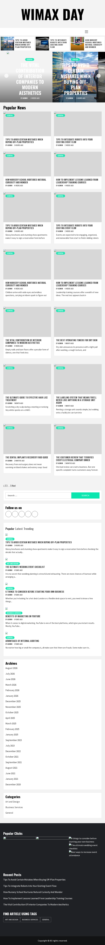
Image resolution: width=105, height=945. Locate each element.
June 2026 (10, 679)
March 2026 (10, 684)
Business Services (14, 613)
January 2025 (11, 734)
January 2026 (11, 695)
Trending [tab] (29, 529)
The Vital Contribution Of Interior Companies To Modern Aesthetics (30, 78)
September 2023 (13, 740)
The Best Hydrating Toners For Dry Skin (76, 340)
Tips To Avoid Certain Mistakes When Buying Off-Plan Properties (23, 43)
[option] (17, 43)
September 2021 (13, 762)
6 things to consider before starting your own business (34, 591)
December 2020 (13, 784)
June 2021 (10, 773)
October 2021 (11, 756)
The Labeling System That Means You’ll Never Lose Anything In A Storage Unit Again (76, 400)
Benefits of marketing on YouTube (22, 616)
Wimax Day (52, 14)
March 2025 (10, 723)
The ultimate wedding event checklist (25, 567)
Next (14, 485)
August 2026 (11, 668)
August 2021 (11, 767)
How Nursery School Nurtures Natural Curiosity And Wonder (93, 43)
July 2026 (10, 673)
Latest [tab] (19, 529)
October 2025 (11, 712)
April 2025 (10, 718)
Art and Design (12, 563)
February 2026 (12, 690)
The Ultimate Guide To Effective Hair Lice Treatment (26, 399)
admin (25, 98)
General (30, 59)
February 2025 (12, 729)
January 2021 (11, 778)
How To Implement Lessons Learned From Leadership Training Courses (77, 181)
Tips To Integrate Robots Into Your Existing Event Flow (58, 43)
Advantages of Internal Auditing (22, 641)
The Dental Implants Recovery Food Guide (26, 457)
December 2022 (13, 751)
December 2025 (13, 701)
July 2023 (10, 745)
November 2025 (13, 706)
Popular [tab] (9, 529)
